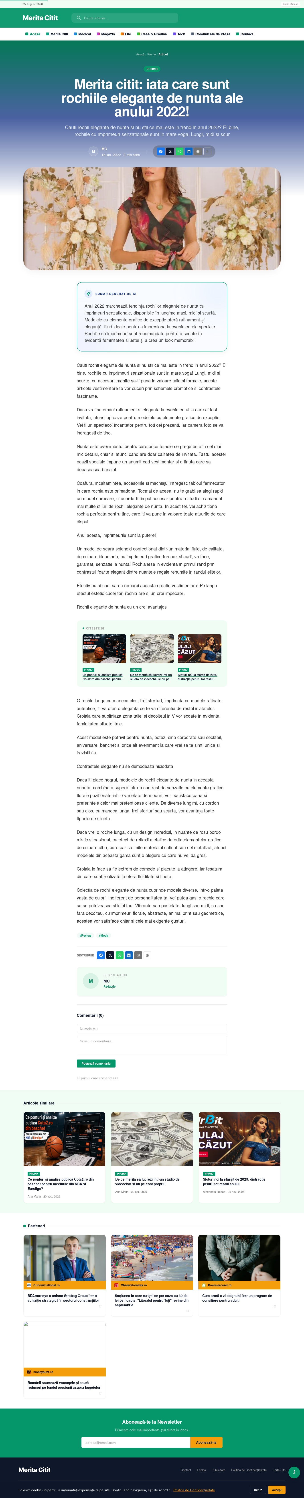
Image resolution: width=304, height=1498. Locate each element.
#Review (85, 935)
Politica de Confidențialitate (194, 1489)
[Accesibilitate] (294, 1472)
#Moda (103, 935)
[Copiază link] (207, 151)
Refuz (258, 1490)
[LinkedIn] (189, 151)
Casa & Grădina (154, 34)
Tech (181, 34)
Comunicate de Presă (212, 34)
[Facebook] (161, 151)
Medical (84, 34)
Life (128, 34)
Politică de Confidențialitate (249, 1470)
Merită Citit (59, 34)
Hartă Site (279, 1470)
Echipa (201, 1470)
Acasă (35, 34)
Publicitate (218, 1470)
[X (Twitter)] (170, 151)
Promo (151, 54)
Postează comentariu (96, 1063)
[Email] (198, 151)
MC (104, 148)
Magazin (108, 34)
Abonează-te (206, 1442)
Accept (277, 1490)
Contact (247, 34)
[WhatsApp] (179, 151)
